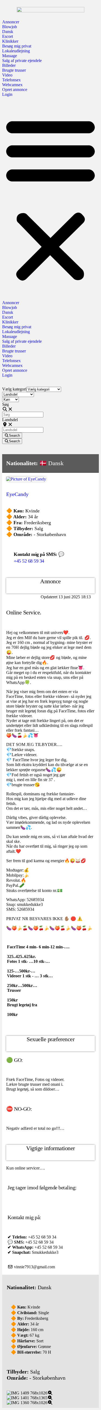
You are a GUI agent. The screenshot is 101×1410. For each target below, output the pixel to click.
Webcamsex (12, 84)
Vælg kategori (14, 389)
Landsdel (10, 419)
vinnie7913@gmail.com (34, 1267)
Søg (5, 404)
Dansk (7, 31)
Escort (7, 36)
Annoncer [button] (10, 22)
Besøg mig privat (16, 46)
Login (7, 94)
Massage (9, 55)
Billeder (9, 65)
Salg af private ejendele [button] (22, 60)
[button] (50, 198)
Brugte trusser (14, 70)
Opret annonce (14, 89)
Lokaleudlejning (16, 51)
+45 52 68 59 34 (29, 561)
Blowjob (9, 26)
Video (7, 75)
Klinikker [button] (10, 41)
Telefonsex (11, 80)
